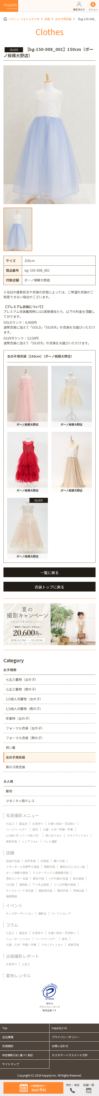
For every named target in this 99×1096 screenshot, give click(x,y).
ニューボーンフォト (18, 939)
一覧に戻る (49, 572)
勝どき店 (59, 861)
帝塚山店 (78, 890)
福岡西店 (11, 896)
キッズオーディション (19, 913)
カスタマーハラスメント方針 (70, 1055)
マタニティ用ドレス (20, 800)
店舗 (10, 853)
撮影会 (42, 913)
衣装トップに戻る (49, 587)
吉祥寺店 (30, 861)
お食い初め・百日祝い (62, 823)
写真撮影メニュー (22, 815)
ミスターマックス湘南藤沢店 (51, 873)
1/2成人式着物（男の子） (24, 708)
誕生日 (23, 823)
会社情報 (7, 1037)
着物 (9, 791)
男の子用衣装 (15, 767)
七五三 (10, 823)
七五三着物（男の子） (22, 689)
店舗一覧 (88, 1085)
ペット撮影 (50, 841)
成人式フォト (53, 835)
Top (4, 1028)
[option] (49, 134)
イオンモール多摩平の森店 (22, 867)
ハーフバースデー (17, 829)
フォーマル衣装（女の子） (25, 728)
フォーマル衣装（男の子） (25, 737)
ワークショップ (61, 913)
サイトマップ (10, 1064)
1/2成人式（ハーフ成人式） (23, 835)
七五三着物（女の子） (22, 679)
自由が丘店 (13, 861)
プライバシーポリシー (65, 1037)
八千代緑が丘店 (58, 878)
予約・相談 (72, 1085)
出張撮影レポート (22, 956)
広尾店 (45, 861)
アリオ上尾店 (40, 884)
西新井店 (49, 867)
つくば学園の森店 (65, 884)
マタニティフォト (78, 835)
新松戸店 (38, 878)
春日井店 (62, 890)
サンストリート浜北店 (20, 890)
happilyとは (59, 1028)
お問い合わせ (60, 1046)
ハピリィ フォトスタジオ (23, 19)
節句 (35, 829)
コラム (12, 925)
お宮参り (37, 823)
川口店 (10, 884)
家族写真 (11, 841)
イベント (14, 905)
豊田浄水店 (45, 890)
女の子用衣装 (63, 19)
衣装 (47, 19)
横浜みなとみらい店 (72, 867)
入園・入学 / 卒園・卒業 (58, 829)
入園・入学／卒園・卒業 (21, 945)
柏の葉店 (78, 878)
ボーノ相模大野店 (17, 873)
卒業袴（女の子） (19, 718)
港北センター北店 (17, 878)
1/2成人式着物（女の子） (24, 699)
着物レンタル (18, 975)
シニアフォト (30, 841)
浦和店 (23, 884)
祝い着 (10, 747)
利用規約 (7, 1046)
